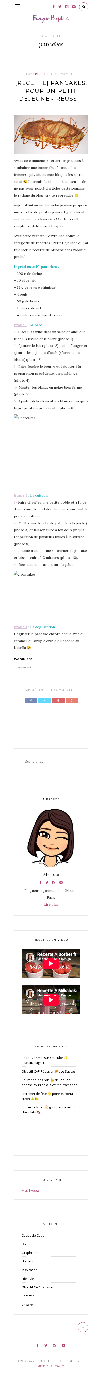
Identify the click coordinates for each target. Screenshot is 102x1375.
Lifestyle (28, 1278)
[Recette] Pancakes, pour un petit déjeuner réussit (51, 91)
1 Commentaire (64, 690)
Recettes (44, 74)
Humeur (28, 1261)
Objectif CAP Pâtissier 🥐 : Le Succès (49, 1071)
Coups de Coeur (34, 1235)
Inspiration (30, 1270)
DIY (24, 1244)
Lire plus (51, 904)
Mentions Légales (51, 1366)
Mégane (38, 690)
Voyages (28, 1304)
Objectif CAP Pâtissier (38, 1287)
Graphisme (30, 1252)
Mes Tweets (31, 1190)
